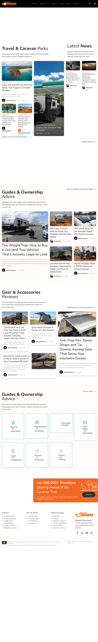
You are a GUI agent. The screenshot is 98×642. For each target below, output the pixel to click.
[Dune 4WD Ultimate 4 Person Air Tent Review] (43, 318)
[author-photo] (4, 100)
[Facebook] (77, 533)
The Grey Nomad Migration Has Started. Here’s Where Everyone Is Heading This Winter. (24, 122)
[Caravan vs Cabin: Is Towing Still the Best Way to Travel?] (49, 98)
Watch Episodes (9, 516)
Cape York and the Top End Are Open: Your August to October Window (17, 87)
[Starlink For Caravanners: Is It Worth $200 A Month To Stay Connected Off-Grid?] (44, 361)
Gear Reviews (9, 523)
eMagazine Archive (10, 528)
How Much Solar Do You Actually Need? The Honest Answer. (84, 231)
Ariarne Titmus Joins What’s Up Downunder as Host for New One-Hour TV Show (73, 78)
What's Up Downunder (24, 133)
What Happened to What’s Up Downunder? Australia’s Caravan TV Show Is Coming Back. (89, 79)
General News (69, 72)
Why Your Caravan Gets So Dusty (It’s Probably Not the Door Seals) (60, 232)
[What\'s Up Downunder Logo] (14, 4)
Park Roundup (5, 115)
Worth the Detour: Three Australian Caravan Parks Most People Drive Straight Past (9, 121)
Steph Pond (73, 85)
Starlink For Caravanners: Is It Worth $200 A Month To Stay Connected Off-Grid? (17, 359)
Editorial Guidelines (60, 521)
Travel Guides (33, 519)
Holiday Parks (33, 516)
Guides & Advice (9, 526)
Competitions (33, 521)
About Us (56, 516)
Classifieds (32, 523)
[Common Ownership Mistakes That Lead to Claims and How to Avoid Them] (61, 253)
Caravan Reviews (10, 519)
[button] (90, 4)
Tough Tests (8, 521)
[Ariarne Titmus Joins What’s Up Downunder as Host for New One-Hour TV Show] (73, 65)
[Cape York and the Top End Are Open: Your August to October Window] (17, 71)
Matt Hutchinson (11, 100)
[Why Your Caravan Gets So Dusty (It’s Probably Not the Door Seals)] (61, 218)
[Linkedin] (92, 533)
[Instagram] (82, 533)
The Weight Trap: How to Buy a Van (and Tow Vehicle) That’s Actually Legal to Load (25, 250)
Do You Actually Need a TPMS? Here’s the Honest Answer (84, 266)
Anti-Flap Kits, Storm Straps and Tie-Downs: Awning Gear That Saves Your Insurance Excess (76, 349)
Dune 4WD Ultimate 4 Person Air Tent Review (43, 329)
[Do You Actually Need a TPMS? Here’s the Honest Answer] (85, 253)
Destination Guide (6, 82)
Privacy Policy (57, 526)
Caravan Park (39, 122)
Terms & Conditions (60, 523)
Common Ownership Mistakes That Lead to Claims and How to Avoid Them (60, 267)
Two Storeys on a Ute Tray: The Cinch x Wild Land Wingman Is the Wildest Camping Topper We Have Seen (14, 333)
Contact (55, 519)
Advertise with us (59, 528)
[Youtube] (87, 533)
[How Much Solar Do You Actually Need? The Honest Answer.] (85, 218)
